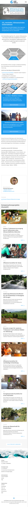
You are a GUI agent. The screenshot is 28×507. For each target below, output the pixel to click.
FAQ (2, 479)
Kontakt (3, 484)
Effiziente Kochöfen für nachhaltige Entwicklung (10, 362)
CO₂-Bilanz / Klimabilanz (6, 463)
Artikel (2, 478)
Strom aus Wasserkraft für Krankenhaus (11, 427)
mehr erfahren (14, 131)
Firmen (2, 460)
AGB (2, 492)
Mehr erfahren (14, 104)
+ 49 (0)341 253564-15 (7, 189)
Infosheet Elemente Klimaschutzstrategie (11, 199)
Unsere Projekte (4, 476)
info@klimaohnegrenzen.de (8, 191)
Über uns (3, 488)
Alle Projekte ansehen (14, 444)
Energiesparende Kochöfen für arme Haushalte (12, 394)
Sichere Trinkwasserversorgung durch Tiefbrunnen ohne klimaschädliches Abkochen (13, 230)
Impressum (3, 489)
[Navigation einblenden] (26, 2)
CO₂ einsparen (4, 468)
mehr (22, 240)
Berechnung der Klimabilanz (8, 72)
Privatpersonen (4, 467)
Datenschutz (4, 491)
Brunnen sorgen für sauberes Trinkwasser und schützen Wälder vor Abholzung (13, 329)
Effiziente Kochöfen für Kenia (12, 263)
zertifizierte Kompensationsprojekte (9, 79)
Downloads (3, 486)
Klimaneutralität (4, 461)
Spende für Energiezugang (6, 471)
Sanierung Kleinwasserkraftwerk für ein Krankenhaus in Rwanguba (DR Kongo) (13, 295)
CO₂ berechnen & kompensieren (7, 470)
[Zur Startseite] (14, 2)
